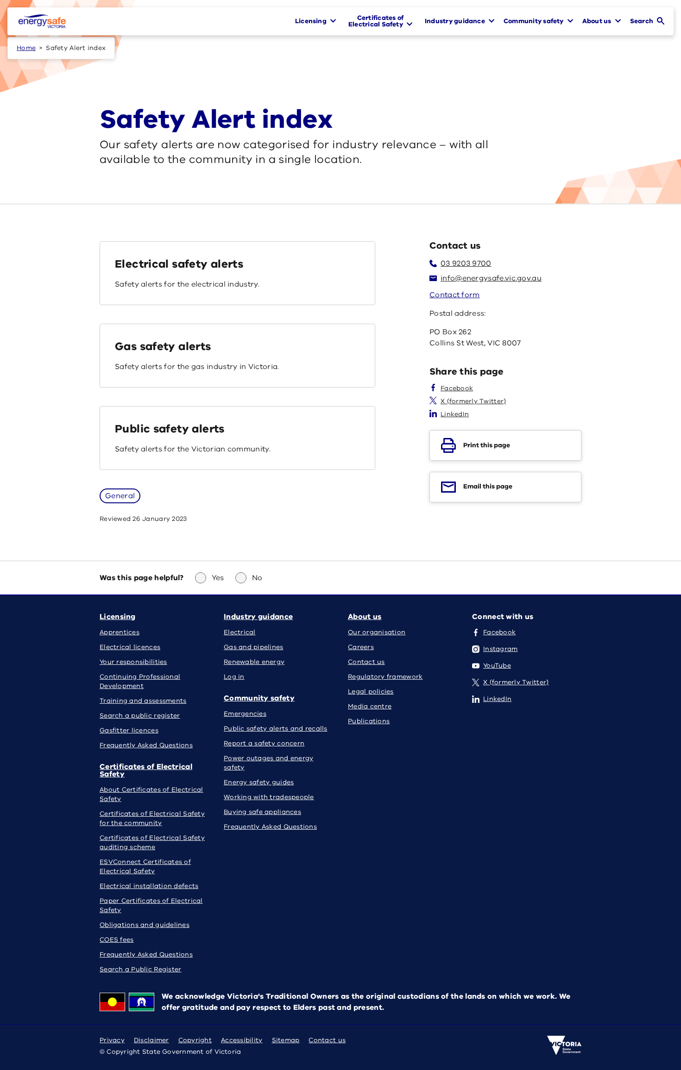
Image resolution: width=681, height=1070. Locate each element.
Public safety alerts (170, 428)
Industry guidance (258, 616)
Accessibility (242, 1040)
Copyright (195, 1040)
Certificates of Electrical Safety (146, 770)
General (120, 496)
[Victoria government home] (564, 1045)
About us (364, 616)
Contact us (327, 1040)
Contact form (454, 295)
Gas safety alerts (163, 346)
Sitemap (286, 1040)
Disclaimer (151, 1040)
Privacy (112, 1040)
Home (26, 48)
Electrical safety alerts (179, 264)
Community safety (259, 698)
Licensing (118, 616)
